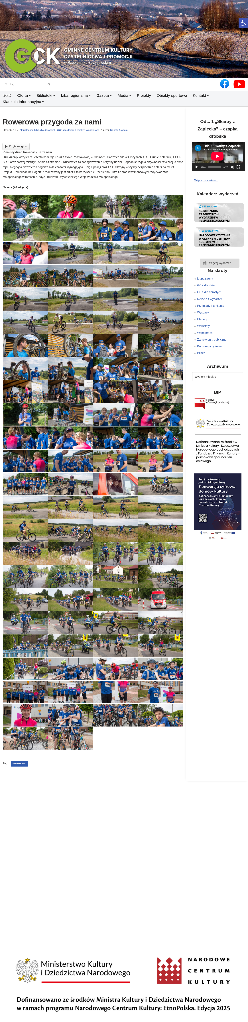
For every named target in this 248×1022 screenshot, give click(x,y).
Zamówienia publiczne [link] (211, 339)
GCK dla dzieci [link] (65, 129)
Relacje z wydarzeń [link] (210, 299)
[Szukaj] (49, 84)
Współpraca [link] (92, 129)
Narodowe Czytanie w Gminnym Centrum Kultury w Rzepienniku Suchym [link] (214, 240)
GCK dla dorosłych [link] (45, 129)
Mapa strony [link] (205, 278)
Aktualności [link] (26, 129)
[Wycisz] (232, 167)
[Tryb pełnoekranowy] (238, 167)
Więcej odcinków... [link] (206, 180)
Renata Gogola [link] (119, 129)
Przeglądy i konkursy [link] (210, 305)
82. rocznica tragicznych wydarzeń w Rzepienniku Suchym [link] (214, 216)
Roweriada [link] (19, 763)
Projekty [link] (144, 95)
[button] (124, 71)
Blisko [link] (201, 353)
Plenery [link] (202, 319)
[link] (243, 23)
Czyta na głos (18, 146)
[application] (219, 156)
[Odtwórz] (196, 167)
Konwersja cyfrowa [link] (209, 346)
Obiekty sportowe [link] (172, 95)
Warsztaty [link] (203, 326)
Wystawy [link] (203, 312)
